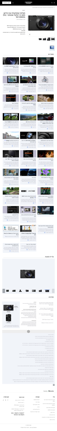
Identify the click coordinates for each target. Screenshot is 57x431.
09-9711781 (20, 402)
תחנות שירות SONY (51, 410)
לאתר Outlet (6, 2)
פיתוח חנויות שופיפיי (24, 427)
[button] (27, 274)
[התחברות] (12, 2)
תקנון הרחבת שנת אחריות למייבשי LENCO (49, 404)
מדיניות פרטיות (52, 414)
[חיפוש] (51, 2)
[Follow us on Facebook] (8, 400)
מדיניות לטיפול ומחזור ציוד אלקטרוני (48, 417)
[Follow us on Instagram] (5, 400)
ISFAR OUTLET (36, 399)
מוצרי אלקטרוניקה (36, 404)
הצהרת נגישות (52, 419)
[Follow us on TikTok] (3, 400)
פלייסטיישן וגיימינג (36, 409)
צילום (38, 407)
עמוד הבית (37, 402)
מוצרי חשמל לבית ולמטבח (34, 411)
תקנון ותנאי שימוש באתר (50, 407)
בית (54, 7)
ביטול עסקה (52, 412)
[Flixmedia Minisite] (52, 46)
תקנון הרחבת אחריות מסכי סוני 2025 (49, 400)
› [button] (3, 290)
